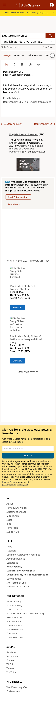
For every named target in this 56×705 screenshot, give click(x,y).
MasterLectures (15, 637)
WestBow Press (14, 629)
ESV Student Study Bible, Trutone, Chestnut (23, 287)
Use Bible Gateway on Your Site (23, 554)
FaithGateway (13, 601)
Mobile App (12, 515)
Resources (19, 55)
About (9, 503)
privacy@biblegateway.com (15, 484)
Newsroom (12, 527)
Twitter (10, 668)
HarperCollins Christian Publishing (25, 613)
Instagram (12, 656)
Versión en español (16, 687)
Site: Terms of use (16, 582)
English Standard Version (23, 134)
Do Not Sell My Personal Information (27, 574)
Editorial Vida (13, 621)
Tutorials (11, 550)
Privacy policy (14, 566)
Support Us (12, 531)
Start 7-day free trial (18, 196)
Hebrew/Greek (34, 55)
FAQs (9, 546)
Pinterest (11, 660)
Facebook (11, 652)
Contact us (12, 562)
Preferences (13, 691)
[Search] (50, 35)
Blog (8, 523)
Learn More (14, 204)
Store (9, 519)
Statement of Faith (16, 511)
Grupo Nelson (14, 617)
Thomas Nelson (14, 625)
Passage (6, 55)
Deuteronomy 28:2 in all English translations (27, 101)
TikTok (9, 664)
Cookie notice (13, 578)
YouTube (11, 672)
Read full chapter (12, 98)
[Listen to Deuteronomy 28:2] (38, 64)
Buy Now (17, 307)
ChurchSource (14, 609)
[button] (52, 5)
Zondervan (12, 633)
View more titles (28, 372)
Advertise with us (15, 558)
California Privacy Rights (20, 570)
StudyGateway (14, 605)
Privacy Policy (8, 482)
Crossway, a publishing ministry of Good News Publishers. (26, 148)
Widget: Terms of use (17, 586)
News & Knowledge (17, 507)
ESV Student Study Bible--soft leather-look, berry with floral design (26, 339)
